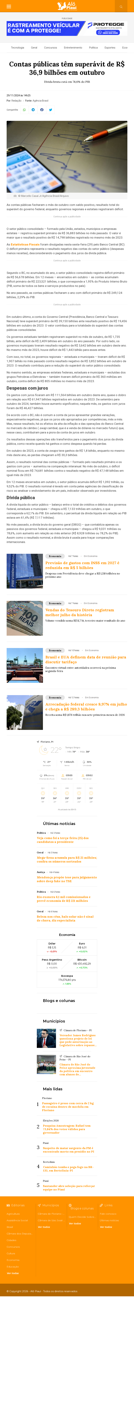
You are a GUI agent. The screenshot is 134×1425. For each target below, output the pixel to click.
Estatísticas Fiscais (25, 244)
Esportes (110, 47)
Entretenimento (73, 47)
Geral (34, 47)
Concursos (50, 47)
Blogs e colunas (59, 1000)
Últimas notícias (59, 823)
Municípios (54, 1021)
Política (93, 47)
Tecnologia (17, 47)
